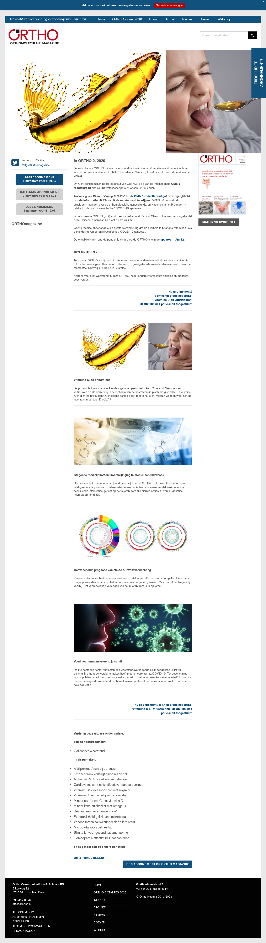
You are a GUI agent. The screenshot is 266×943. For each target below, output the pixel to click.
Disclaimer (20, 921)
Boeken (205, 19)
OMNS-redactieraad (148, 196)
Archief (170, 19)
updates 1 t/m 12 (172, 239)
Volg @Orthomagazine (36, 165)
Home (101, 19)
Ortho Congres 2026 (127, 19)
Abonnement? (23, 912)
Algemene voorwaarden (31, 926)
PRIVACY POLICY (23, 930)
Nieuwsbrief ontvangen (169, 5)
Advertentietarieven (28, 916)
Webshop (224, 19)
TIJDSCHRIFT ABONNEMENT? (259, 73)
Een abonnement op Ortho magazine (157, 864)
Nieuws (187, 19)
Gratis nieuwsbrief (219, 222)
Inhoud (154, 19)
